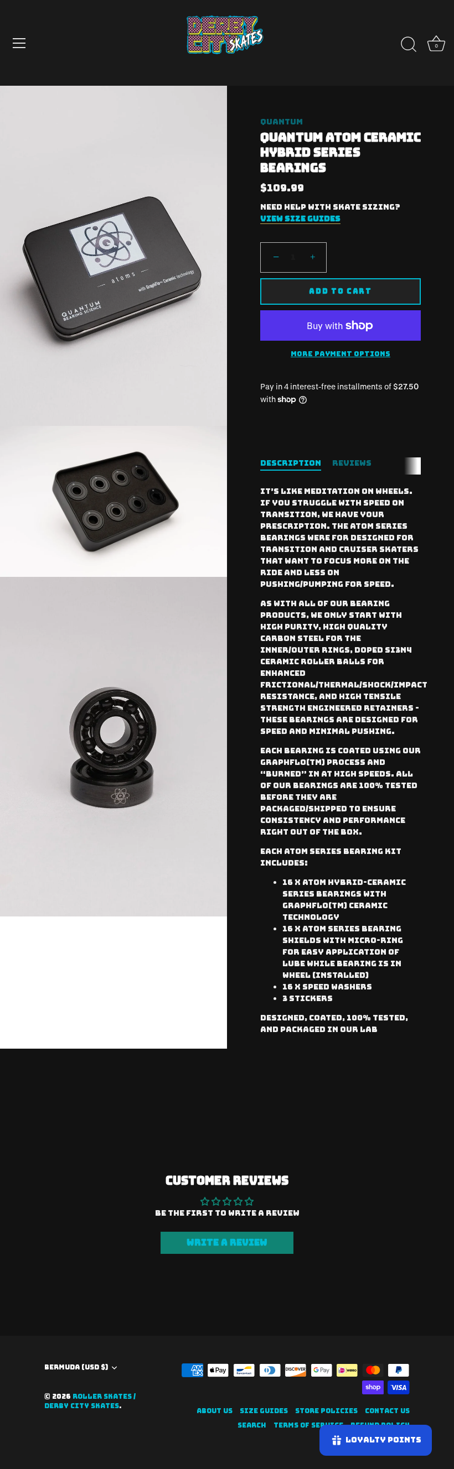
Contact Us (387, 1411)
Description (290, 463)
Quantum (281, 122)
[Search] (408, 45)
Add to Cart (340, 291)
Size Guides (264, 1411)
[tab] (296, 463)
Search (252, 1425)
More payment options (340, 353)
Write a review (227, 1242)
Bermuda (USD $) (76, 1367)
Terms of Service (308, 1425)
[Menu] (19, 43)
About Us (215, 1411)
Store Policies (326, 1411)
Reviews (352, 463)
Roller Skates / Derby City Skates (90, 1401)
